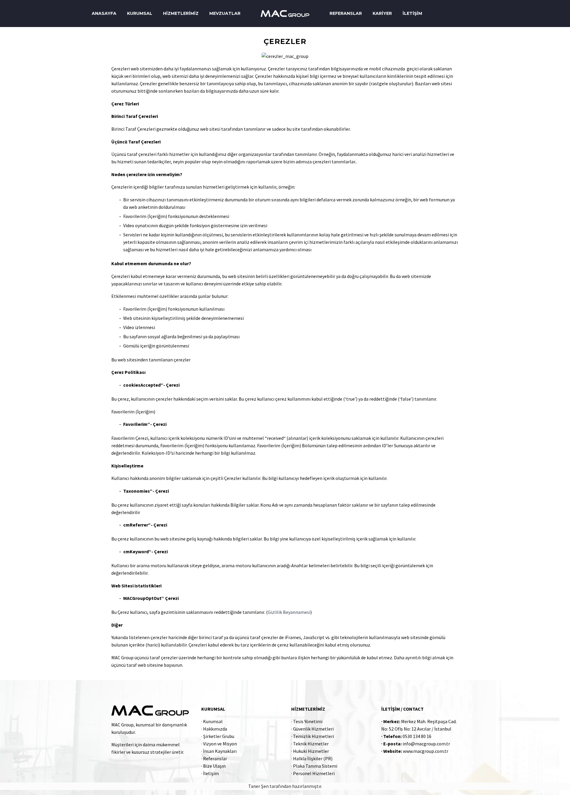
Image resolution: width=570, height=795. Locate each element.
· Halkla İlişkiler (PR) (311, 758)
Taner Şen (258, 786)
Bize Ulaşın (214, 766)
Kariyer (382, 13)
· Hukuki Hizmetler (310, 751)
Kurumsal (139, 13)
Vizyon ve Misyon (220, 744)
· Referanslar (214, 758)
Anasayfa (104, 13)
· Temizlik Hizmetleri (312, 736)
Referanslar (346, 13)
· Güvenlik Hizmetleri (312, 729)
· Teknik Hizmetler (310, 744)
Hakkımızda (215, 729)
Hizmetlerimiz (181, 13)
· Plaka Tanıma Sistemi (314, 766)
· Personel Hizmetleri (313, 773)
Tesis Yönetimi (307, 721)
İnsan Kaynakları (220, 751)
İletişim (412, 13)
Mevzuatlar (224, 13)
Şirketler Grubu (218, 736)
